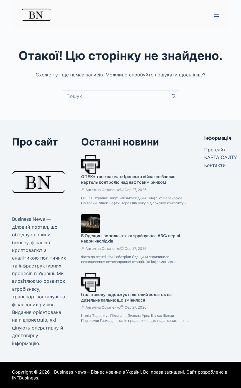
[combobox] (115, 96)
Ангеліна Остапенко (103, 190)
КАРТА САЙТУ (220, 157)
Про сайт (215, 150)
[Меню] (216, 14)
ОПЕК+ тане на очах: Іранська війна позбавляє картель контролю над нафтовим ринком (128, 179)
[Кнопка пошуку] (173, 96)
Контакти (215, 165)
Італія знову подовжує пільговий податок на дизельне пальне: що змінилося (126, 297)
